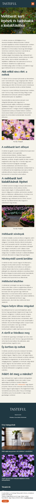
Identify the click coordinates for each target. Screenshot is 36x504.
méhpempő (21, 384)
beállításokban (29, 498)
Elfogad (5, 501)
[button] (32, 3)
